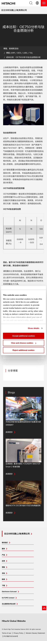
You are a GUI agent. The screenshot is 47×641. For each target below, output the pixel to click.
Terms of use (6, 633)
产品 (3, 555)
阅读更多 (9, 432)
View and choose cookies (22, 343)
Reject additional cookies (23, 350)
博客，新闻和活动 (10, 48)
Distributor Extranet (9, 592)
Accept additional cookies (23, 336)
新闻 (3, 579)
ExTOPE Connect (8, 598)
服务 (3, 549)
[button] (37, 3)
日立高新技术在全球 (8, 604)
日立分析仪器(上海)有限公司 (14, 10)
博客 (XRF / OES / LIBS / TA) (19, 53)
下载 (3, 585)
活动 (3, 573)
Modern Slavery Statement (35, 633)
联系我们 (5, 543)
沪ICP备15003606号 (10, 636)
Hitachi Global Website (14, 621)
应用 (3, 561)
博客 (3, 567)
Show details (33, 328)
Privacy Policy (18, 633)
